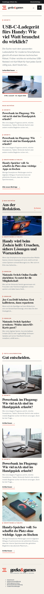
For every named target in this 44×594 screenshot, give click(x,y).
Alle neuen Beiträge (11, 187)
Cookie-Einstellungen (13, 586)
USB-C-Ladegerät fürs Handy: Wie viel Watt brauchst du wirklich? (20, 34)
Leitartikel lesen (9, 70)
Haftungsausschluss (13, 583)
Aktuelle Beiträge (36, 2)
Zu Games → (37, 209)
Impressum (10, 580)
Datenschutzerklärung (14, 581)
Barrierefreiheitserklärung (15, 585)
